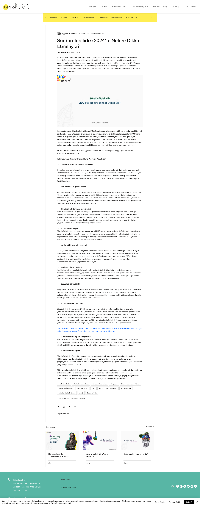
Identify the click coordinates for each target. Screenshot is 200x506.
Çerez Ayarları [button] (160, 502)
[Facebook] (192, 486)
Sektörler (74, 399)
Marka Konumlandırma (81, 384)
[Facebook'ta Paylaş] (58, 406)
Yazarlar (82, 399)
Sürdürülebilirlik (88, 18)
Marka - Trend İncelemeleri (108, 388)
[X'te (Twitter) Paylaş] (64, 406)
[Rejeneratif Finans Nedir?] (137, 440)
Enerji (81, 393)
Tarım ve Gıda (92, 393)
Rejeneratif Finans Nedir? (135, 454)
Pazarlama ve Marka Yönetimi (110, 18)
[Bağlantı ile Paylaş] (75, 406)
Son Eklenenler (51, 18)
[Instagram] (177, 486)
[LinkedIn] (181, 486)
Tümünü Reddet (175, 502)
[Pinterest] (184, 486)
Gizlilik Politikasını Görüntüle (61, 503)
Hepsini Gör (149, 427)
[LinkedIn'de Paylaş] (69, 406)
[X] (195, 486)
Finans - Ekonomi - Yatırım (130, 384)
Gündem (75, 18)
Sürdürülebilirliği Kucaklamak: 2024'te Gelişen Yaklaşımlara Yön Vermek (60, 455)
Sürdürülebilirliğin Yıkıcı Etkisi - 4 (97, 455)
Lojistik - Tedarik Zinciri (67, 393)
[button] (103, 6)
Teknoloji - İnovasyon (66, 388)
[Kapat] (197, 502)
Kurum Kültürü (126, 388)
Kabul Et (189, 502)
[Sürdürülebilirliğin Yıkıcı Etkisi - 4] (100, 440)
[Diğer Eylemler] (141, 33)
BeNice (64, 18)
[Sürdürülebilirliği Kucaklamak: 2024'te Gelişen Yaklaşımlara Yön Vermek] (62, 440)
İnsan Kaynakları (82, 388)
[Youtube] (188, 486)
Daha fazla (130, 18)
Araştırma (114, 384)
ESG (93, 388)
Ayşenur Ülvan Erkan (100, 384)
